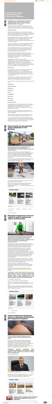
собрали (28, 374)
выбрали (18, 185)
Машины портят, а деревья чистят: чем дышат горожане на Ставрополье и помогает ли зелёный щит (26, 398)
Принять (45, 402)
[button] (9, 398)
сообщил (30, 282)
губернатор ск (10, 210)
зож (8, 310)
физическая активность (14, 310)
